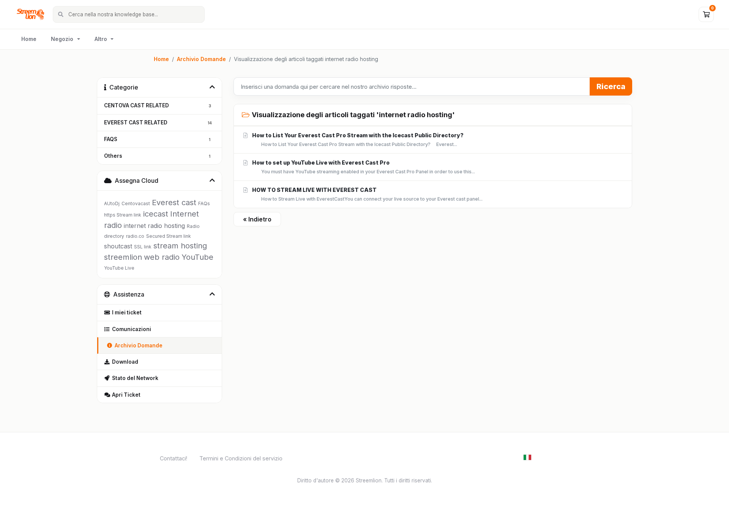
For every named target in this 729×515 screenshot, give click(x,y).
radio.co (135, 236)
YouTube (197, 257)
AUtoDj (112, 203)
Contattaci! (173, 458)
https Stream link (122, 215)
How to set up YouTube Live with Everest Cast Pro (363, 166)
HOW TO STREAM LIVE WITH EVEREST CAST (367, 194)
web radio (162, 257)
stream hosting (180, 245)
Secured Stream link (168, 236)
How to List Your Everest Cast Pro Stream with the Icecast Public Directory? (357, 139)
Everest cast (174, 202)
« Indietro (257, 219)
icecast (155, 213)
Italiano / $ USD (551, 457)
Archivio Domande (201, 59)
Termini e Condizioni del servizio (240, 458)
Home (28, 39)
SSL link (142, 247)
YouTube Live (119, 268)
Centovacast (136, 203)
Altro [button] (101, 39)
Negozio (62, 39)
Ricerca (610, 86)
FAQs (204, 203)
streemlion (123, 257)
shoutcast (118, 246)
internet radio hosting (154, 225)
